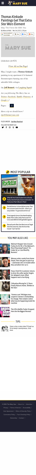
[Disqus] (18, 363)
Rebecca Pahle (7, 30)
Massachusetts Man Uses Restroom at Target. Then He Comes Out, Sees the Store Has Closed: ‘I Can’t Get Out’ (20, 227)
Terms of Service (15, 407)
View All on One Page (18, 66)
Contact (21, 418)
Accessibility (26, 407)
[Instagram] (9, 128)
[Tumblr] (13, 128)
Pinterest (26, 96)
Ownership (13, 418)
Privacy (6, 407)
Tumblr (19, 96)
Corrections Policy (9, 414)
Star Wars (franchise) (17, 121)
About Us (21, 404)
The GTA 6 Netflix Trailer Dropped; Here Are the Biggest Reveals (22, 310)
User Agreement (8, 411)
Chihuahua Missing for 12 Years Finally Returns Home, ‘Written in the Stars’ (22, 285)
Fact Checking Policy (23, 414)
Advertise (29, 404)
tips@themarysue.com (10, 114)
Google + (5, 100)
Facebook (12, 96)
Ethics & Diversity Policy (23, 411)
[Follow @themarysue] (2, 128)
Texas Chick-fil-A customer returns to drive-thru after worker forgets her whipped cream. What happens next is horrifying (23, 274)
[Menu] (3, 3)
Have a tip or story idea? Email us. (22, 326)
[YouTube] (16, 128)
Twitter (4, 96)
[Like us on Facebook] (6, 128)
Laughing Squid (24, 87)
